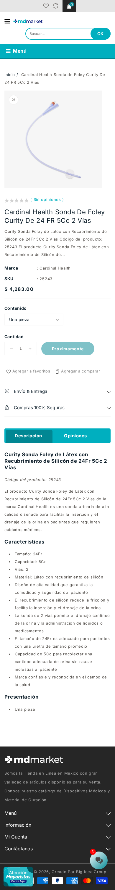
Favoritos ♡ (46, 6)
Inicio (9, 74)
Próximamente (68, 348)
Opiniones (75, 435)
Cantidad (14, 336)
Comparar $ (55, 6)
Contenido (15, 308)
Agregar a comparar (80, 371)
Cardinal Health (55, 268)
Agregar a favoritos (31, 371)
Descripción (28, 435)
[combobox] (68, 34)
